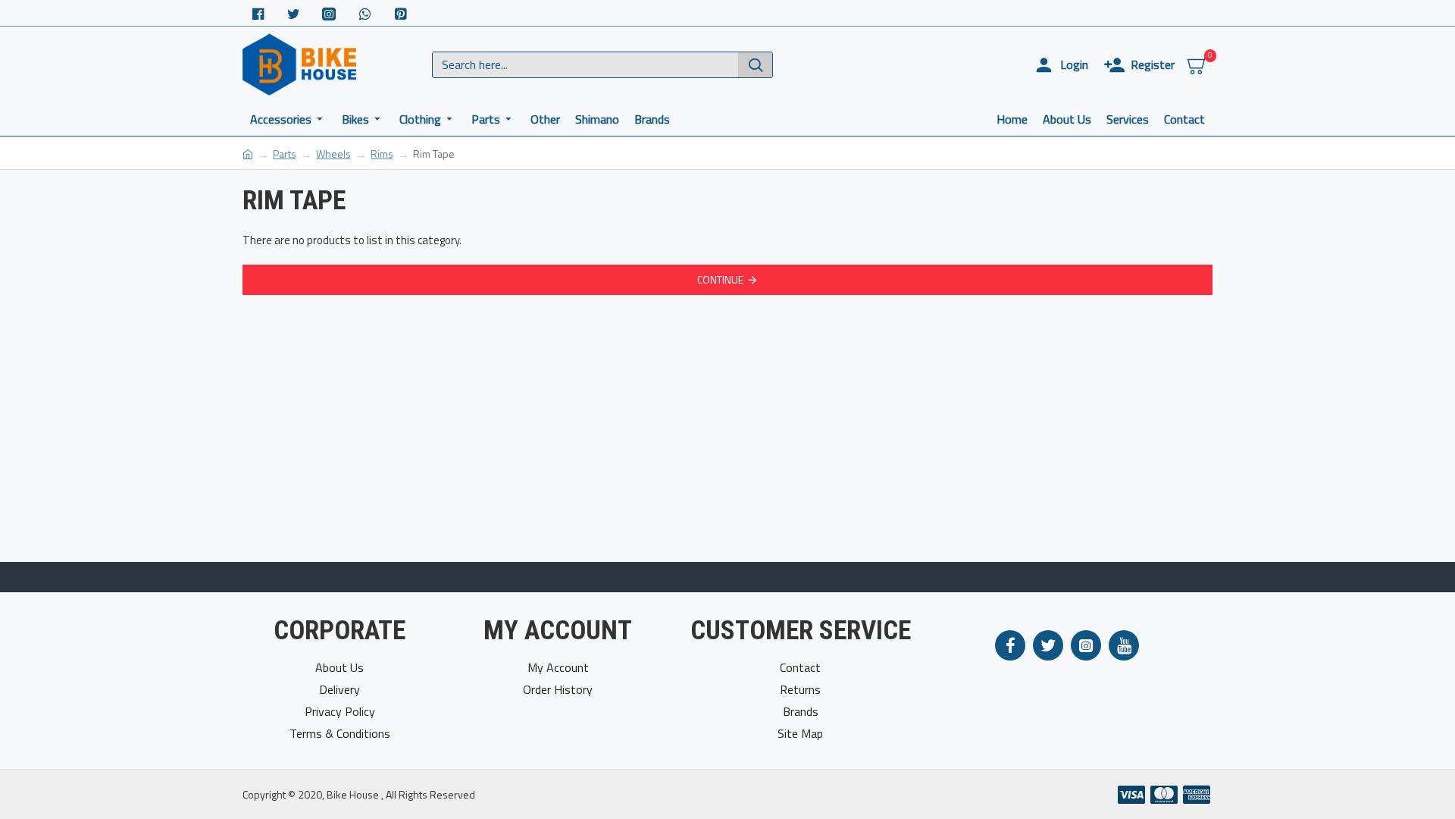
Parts (284, 154)
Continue (720, 279)
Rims (382, 154)
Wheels (333, 154)
